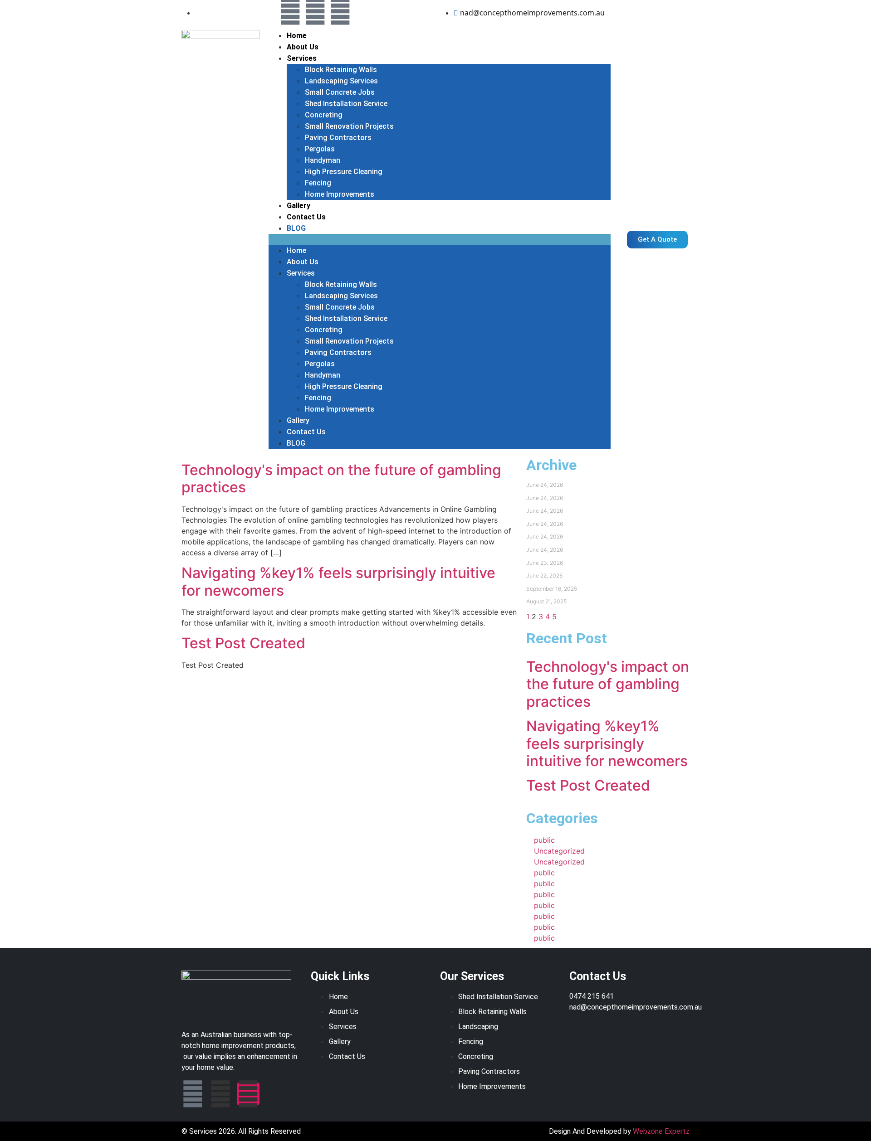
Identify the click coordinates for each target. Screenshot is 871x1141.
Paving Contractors (338, 137)
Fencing (318, 183)
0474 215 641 (591, 996)
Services (302, 58)
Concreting (324, 115)
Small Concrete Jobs (340, 92)
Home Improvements (339, 194)
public (544, 840)
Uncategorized (559, 850)
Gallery (298, 205)
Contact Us (306, 217)
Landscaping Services (341, 81)
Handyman (322, 160)
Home (297, 35)
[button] (440, 239)
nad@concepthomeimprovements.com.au (635, 1007)
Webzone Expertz (661, 1131)
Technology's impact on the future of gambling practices (341, 478)
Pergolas (320, 149)
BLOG (296, 228)
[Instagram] (340, 11)
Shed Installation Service (346, 103)
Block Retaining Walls (341, 69)
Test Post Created (243, 643)
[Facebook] (290, 11)
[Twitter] (315, 11)
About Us (302, 47)
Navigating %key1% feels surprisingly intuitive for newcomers (338, 581)
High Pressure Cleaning (343, 171)
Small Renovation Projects (349, 126)
